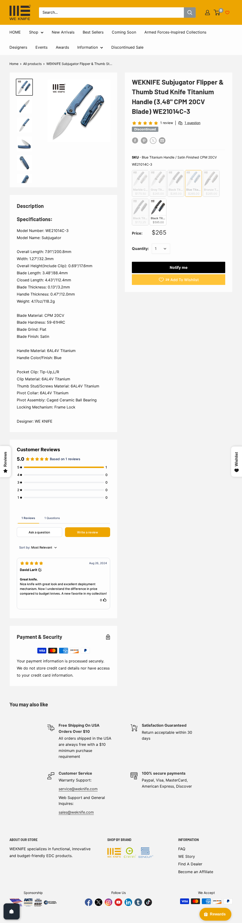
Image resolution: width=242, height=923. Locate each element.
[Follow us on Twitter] (98, 902)
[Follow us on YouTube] (118, 902)
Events (41, 47)
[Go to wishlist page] (227, 12)
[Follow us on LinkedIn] (128, 902)
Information (87, 47)
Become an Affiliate (195, 871)
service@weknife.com (78, 788)
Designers (18, 47)
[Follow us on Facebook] (88, 902)
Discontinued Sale (127, 47)
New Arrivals (63, 32)
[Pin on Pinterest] (144, 140)
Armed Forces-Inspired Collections (175, 32)
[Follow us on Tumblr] (138, 902)
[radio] (140, 183)
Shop (33, 32)
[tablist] (63, 517)
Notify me (179, 267)
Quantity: (140, 248)
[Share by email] (162, 140)
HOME (15, 32)
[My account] (207, 12)
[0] (217, 12)
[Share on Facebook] (135, 140)
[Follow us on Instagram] (108, 902)
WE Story (186, 856)
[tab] (28, 517)
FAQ (181, 848)
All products (32, 64)
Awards (62, 47)
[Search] (190, 12)
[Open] (12, 911)
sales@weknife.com (76, 812)
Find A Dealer (190, 864)
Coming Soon (124, 32)
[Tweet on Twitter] (153, 140)
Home (13, 64)
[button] (63, 583)
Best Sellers (93, 32)
